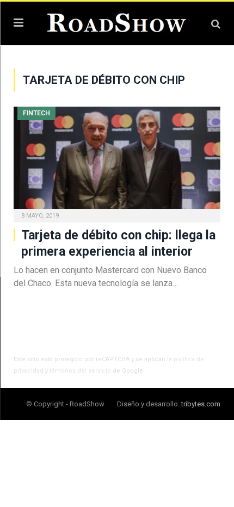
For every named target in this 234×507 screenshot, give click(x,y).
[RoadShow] (117, 22)
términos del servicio (80, 370)
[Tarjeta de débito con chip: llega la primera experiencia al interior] (117, 161)
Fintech (36, 113)
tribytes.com (200, 404)
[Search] (215, 23)
